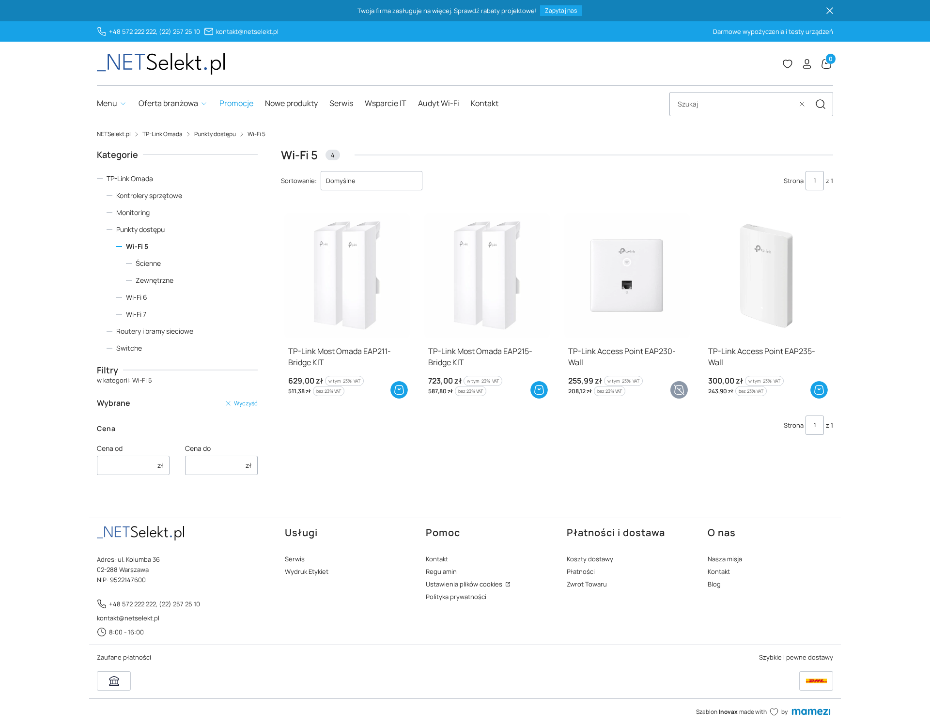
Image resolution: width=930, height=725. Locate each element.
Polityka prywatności (456, 596)
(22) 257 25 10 (179, 31)
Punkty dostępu (215, 134)
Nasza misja (725, 559)
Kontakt (437, 559)
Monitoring (133, 212)
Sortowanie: (299, 180)
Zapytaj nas (561, 10)
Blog (714, 584)
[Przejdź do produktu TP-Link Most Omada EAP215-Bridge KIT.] (487, 276)
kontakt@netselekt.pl (247, 31)
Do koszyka (399, 390)
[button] (820, 104)
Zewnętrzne (154, 280)
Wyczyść (246, 403)
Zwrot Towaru (587, 584)
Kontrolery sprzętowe (149, 195)
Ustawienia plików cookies (465, 584)
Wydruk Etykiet (306, 571)
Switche (129, 348)
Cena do (198, 448)
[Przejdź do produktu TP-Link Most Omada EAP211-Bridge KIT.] (347, 276)
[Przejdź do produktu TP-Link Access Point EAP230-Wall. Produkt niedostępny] (627, 276)
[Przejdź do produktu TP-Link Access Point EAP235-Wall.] (767, 276)
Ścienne (148, 263)
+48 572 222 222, (133, 31)
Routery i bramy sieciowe (154, 331)
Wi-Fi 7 (136, 314)
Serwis (295, 559)
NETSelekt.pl (114, 134)
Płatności (581, 571)
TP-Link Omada (162, 134)
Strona (794, 180)
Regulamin (441, 571)
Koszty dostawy (590, 559)
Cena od (110, 448)
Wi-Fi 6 (136, 297)
